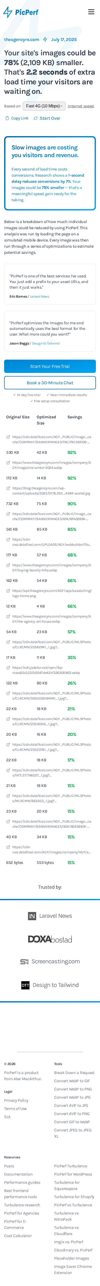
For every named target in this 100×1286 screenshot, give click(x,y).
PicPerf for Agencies (21, 1213)
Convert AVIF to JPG (71, 1105)
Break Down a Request (74, 1072)
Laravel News (39, 296)
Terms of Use (15, 1108)
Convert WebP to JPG (72, 1097)
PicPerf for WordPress (73, 1174)
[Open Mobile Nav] (91, 12)
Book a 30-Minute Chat (50, 383)
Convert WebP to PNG (73, 1089)
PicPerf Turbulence (70, 1165)
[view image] (8, 438)
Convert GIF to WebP (72, 1121)
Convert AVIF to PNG (71, 1113)
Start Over (50, 118)
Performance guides (22, 1182)
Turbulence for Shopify (74, 1196)
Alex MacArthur (27, 1078)
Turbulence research (22, 1204)
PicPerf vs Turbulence (73, 1204)
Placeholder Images (71, 1258)
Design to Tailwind (45, 343)
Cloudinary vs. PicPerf (73, 1250)
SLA (7, 1116)
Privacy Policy (16, 1100)
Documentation (18, 1174)
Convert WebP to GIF (72, 1080)
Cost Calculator (18, 1235)
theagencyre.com (21, 39)
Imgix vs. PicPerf (68, 1241)
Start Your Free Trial (49, 366)
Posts (9, 1165)
